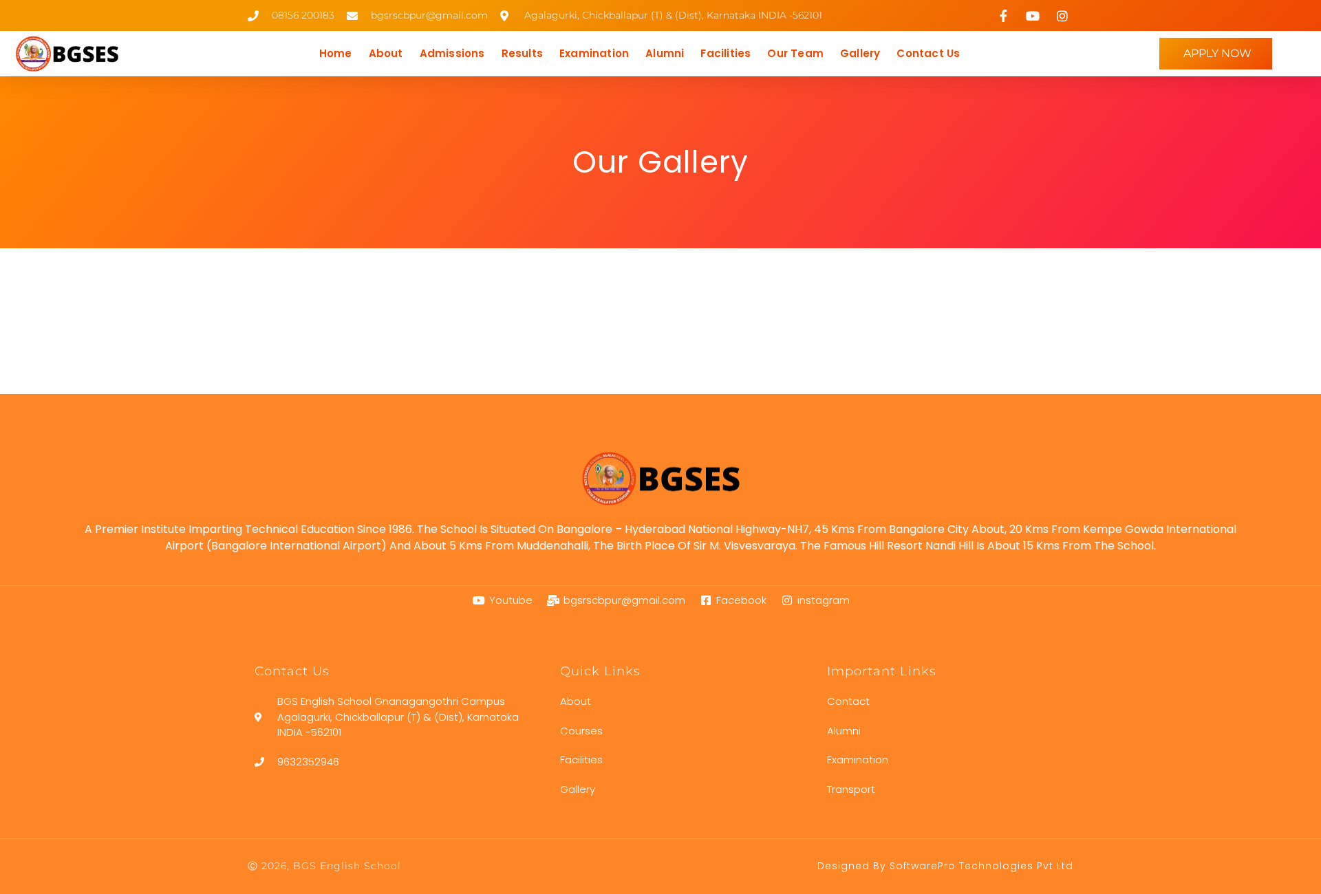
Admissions (452, 53)
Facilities (725, 53)
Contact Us (928, 53)
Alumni (664, 53)
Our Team (795, 53)
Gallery (860, 53)
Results (522, 53)
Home (335, 53)
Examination (594, 53)
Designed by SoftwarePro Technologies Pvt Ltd (945, 866)
